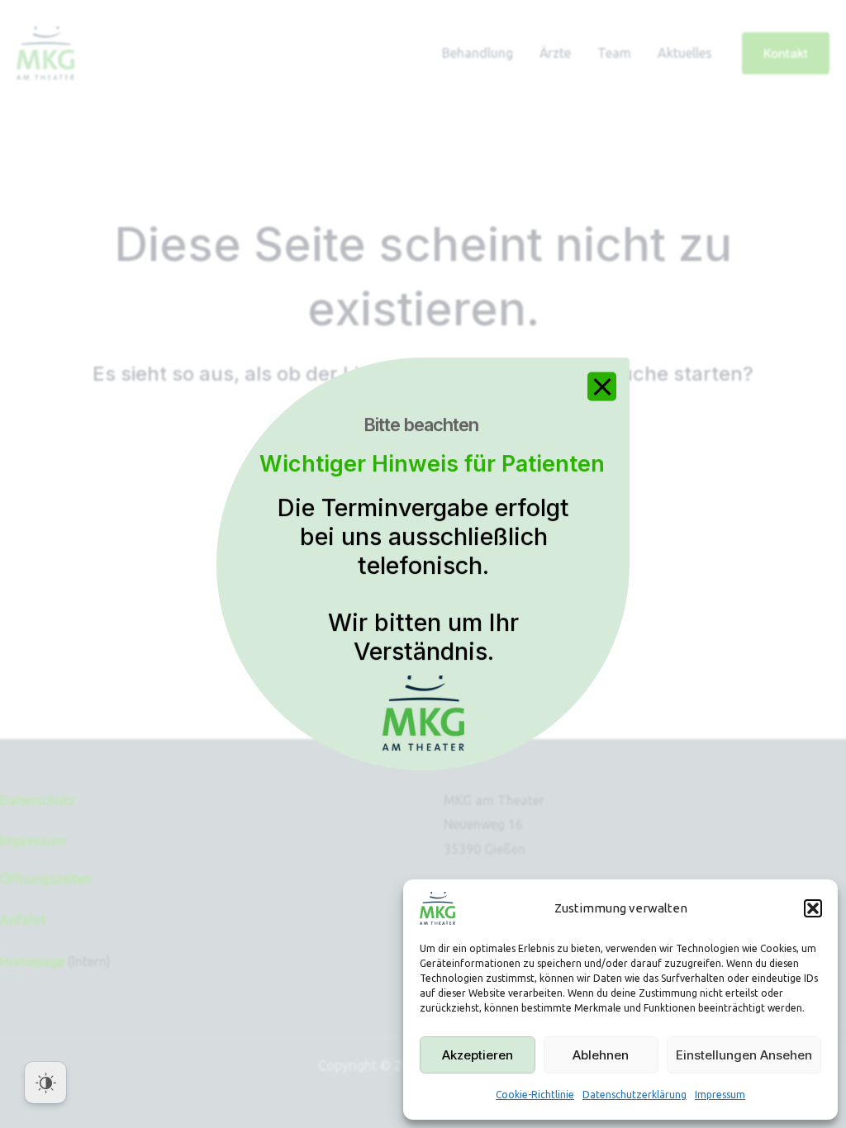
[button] (813, 908)
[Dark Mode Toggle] (45, 1082)
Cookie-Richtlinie (535, 1094)
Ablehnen (601, 1055)
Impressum (720, 1094)
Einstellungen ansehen (744, 1055)
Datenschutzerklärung (634, 1094)
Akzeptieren (477, 1055)
